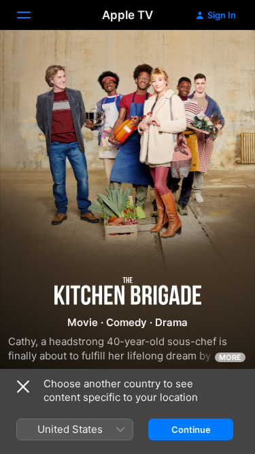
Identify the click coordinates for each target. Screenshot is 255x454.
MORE (230, 357)
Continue (191, 429)
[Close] (23, 386)
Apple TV (127, 15)
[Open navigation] (32, 15)
